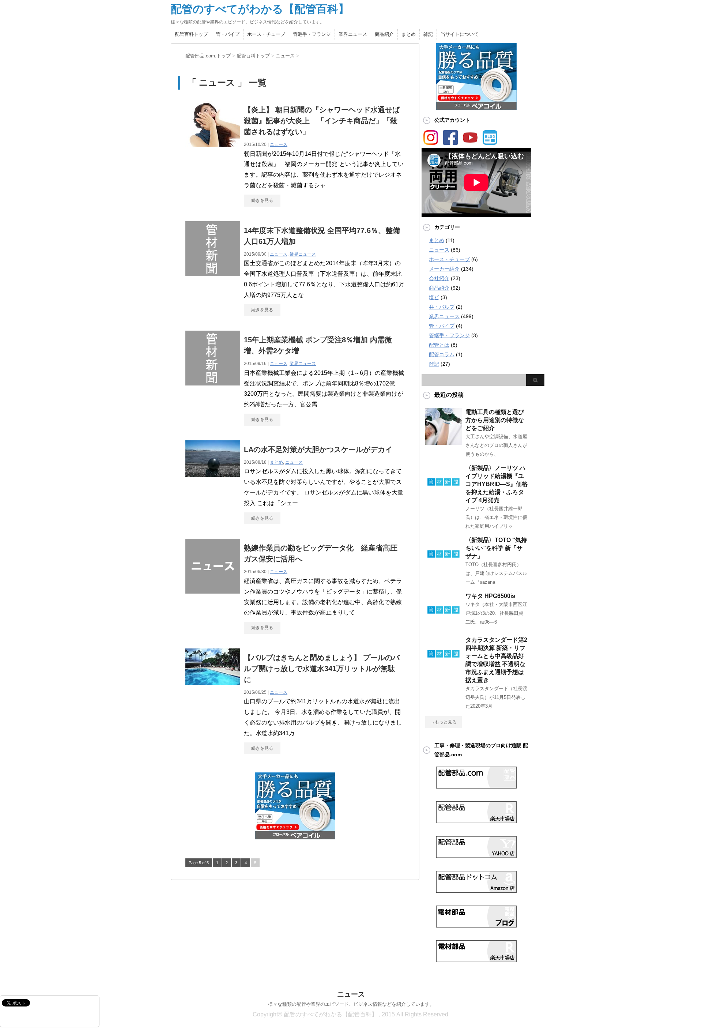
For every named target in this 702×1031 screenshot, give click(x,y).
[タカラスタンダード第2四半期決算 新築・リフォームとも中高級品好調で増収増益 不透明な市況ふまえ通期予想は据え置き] (443, 670)
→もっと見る (443, 722)
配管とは (439, 345)
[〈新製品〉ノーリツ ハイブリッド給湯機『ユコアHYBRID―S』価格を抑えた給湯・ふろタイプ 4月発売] (443, 498)
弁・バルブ (441, 307)
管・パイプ (227, 34)
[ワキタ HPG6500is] (443, 626)
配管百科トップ (191, 34)
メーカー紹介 (444, 269)
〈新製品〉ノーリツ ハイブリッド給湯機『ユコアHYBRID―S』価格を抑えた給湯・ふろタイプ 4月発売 (496, 484)
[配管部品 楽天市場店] (476, 820)
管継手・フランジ (312, 34)
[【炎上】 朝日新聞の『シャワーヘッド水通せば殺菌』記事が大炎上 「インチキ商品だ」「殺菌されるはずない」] (212, 143)
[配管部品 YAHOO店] (476, 855)
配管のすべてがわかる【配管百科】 (260, 9)
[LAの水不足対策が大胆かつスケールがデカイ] (212, 473)
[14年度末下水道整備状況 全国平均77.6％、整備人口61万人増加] (212, 273)
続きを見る (262, 200)
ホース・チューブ (266, 34)
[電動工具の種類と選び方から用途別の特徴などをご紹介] (443, 442)
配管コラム (441, 354)
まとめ (408, 34)
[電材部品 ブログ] (476, 924)
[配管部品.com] (476, 786)
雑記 (428, 34)
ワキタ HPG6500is (490, 596)
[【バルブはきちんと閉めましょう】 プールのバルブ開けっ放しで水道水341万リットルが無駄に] (212, 681)
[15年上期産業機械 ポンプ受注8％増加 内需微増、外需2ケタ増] (212, 382)
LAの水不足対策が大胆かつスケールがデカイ (318, 449)
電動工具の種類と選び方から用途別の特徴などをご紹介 (494, 420)
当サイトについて (460, 34)
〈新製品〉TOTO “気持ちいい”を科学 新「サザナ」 (496, 548)
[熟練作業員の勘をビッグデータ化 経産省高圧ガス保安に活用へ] (212, 590)
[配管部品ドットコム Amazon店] (476, 890)
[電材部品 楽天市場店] (476, 959)
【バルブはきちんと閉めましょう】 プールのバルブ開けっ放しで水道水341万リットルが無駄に (322, 669)
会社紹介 (439, 278)
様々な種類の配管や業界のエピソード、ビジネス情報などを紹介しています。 (351, 1004)
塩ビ (434, 297)
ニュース (278, 144)
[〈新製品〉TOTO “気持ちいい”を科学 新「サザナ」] (443, 570)
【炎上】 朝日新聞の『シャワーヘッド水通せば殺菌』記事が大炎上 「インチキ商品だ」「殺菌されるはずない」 (322, 121)
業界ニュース (353, 34)
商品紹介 (384, 34)
